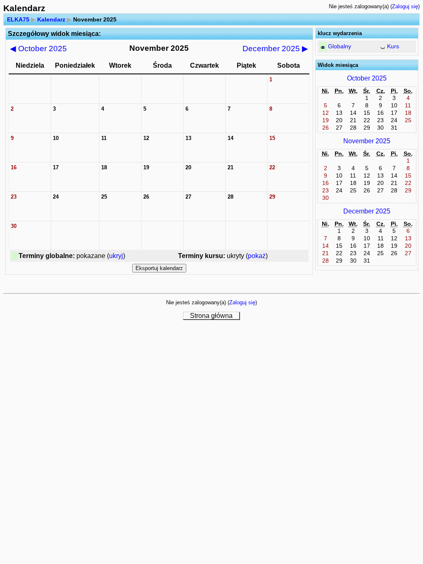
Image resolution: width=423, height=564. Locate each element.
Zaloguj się (405, 6)
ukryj (116, 255)
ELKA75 (18, 19)
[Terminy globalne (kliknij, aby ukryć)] (323, 47)
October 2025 (38, 48)
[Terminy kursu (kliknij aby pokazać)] (382, 47)
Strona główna (211, 315)
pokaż (257, 255)
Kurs (393, 46)
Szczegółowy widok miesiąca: (54, 33)
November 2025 (366, 141)
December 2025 (275, 48)
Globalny (339, 46)
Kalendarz (51, 19)
